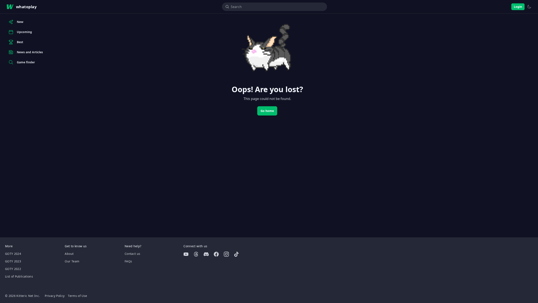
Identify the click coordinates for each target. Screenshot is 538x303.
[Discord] (206, 254)
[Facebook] (216, 254)
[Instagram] (226, 254)
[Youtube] (186, 254)
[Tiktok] (236, 254)
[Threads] (196, 254)
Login (518, 7)
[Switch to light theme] (529, 7)
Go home (267, 111)
